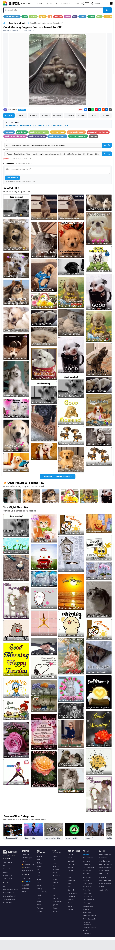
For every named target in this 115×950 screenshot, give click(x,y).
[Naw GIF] (74, 16)
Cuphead (71, 861)
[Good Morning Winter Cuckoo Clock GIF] (71, 554)
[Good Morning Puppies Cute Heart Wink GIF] (71, 459)
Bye (54, 892)
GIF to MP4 (86, 874)
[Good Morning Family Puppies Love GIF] (71, 292)
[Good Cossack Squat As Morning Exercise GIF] (16, 772)
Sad (54, 860)
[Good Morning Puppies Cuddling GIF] (16, 235)
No (53, 885)
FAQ (4, 886)
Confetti (70, 871)
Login (106, 3)
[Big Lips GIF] (43, 16)
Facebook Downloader (87, 932)
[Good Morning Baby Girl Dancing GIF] (71, 734)
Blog (4, 865)
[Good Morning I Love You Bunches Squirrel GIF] (99, 629)
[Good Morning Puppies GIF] (44, 336)
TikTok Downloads (105, 883)
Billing (24, 891)
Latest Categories (27, 858)
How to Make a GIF (9, 896)
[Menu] (111, 3)
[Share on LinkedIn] (106, 109)
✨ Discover (26, 867)
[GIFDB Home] (4, 23)
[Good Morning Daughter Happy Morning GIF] (16, 601)
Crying (55, 879)
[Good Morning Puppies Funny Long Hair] (51, 496)
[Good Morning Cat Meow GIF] (99, 657)
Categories (25, 3)
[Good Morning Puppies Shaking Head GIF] (16, 379)
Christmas (71, 864)
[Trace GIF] (24, 16)
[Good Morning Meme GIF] (99, 762)
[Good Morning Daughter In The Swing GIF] (71, 656)
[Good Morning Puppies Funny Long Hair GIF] (16, 292)
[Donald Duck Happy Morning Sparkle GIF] (16, 688)
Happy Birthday (42, 892)
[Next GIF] (109, 70)
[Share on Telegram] (99, 109)
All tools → (87, 854)
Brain (69, 883)
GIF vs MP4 (102, 877)
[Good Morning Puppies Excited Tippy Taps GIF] (71, 207)
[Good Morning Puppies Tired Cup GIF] (99, 292)
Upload (97, 3)
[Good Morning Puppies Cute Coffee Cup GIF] (44, 364)
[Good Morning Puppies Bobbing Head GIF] (71, 412)
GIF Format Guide (105, 874)
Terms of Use (7, 878)
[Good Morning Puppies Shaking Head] (12, 496)
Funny (39, 885)
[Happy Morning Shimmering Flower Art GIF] (44, 769)
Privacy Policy (7, 875)
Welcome (56, 911)
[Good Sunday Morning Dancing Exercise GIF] (16, 546)
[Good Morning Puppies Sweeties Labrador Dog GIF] (16, 206)
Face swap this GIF (11, 125)
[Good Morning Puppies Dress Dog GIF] (44, 275)
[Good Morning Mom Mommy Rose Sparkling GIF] (99, 729)
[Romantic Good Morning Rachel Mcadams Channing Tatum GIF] (71, 711)
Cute (38, 872)
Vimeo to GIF (87, 912)
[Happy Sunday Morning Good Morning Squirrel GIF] (71, 524)
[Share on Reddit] (103, 109)
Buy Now (71, 906)
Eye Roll (55, 905)
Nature (39, 905)
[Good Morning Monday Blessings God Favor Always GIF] (44, 696)
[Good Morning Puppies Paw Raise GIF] (16, 462)
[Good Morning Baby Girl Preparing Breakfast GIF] (16, 710)
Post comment (12, 178)
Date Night (71, 896)
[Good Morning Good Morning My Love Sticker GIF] (44, 598)
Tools (75, 3)
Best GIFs (102, 887)
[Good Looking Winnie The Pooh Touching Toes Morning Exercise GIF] (99, 523)
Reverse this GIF (44, 125)
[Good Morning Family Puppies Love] (89, 496)
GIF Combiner (87, 887)
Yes (54, 889)
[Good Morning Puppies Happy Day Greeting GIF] (16, 525)
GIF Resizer (87, 871)
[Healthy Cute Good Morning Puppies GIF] (71, 240)
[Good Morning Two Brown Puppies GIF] (71, 435)
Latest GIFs (25, 854)
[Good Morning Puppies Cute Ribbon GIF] (16, 265)
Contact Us (7, 869)
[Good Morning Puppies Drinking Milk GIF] (99, 228)
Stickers (38, 3)
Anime (39, 860)
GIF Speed (86, 880)
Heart (69, 874)
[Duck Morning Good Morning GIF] (16, 568)
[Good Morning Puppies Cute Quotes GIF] (99, 326)
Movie (39, 901)
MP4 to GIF (86, 864)
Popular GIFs (7, 902)
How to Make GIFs (105, 854)
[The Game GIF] (58, 16)
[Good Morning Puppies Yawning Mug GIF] (71, 355)
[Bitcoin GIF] (67, 16)
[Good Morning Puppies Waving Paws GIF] (71, 322)
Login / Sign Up (27, 878)
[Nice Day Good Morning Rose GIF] (16, 740)
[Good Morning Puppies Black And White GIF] (44, 392)
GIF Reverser (87, 877)
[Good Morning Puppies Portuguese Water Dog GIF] (44, 423)
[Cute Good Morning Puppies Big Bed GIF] (99, 259)
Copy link (7, 141)
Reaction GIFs (103, 890)
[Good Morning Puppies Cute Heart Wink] (31, 496)
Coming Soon (72, 893)
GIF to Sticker (87, 896)
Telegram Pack (88, 906)
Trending (64, 3)
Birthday (39, 863)
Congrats (56, 898)
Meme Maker (87, 890)
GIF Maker (86, 861)
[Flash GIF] (99, 16)
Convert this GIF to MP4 (59, 125)
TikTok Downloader (89, 916)
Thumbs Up (56, 876)
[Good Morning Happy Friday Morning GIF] (44, 646)
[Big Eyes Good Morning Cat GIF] (99, 599)
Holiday (39, 895)
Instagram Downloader (87, 923)
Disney (39, 879)
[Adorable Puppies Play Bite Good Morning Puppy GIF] (71, 758)
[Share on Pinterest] (96, 109)
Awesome (71, 880)
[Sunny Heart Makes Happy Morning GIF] (99, 692)
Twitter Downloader (89, 919)
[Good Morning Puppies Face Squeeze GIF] (16, 347)
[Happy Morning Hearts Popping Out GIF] (44, 557)
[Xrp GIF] (50, 16)
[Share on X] (89, 109)
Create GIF (86, 3)
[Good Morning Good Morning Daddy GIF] (71, 781)
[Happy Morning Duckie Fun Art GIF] (71, 624)
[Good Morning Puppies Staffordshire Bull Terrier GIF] (44, 240)
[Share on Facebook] (85, 109)
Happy (55, 856)
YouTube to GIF (88, 909)
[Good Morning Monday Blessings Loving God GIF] (44, 732)
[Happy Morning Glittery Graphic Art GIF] (99, 794)
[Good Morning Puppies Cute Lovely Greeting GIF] (16, 436)
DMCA (5, 872)
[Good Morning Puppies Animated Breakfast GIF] (99, 410)
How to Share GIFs (9, 893)
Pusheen (40, 908)
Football (70, 867)
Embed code (7, 150)
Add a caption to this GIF (28, 125)
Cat (38, 869)
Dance (39, 876)
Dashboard (25, 888)
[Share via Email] (110, 109)
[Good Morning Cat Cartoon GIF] (44, 528)
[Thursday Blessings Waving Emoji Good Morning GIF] (99, 547)
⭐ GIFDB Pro (26, 882)
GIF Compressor (88, 867)
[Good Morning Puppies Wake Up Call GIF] (71, 386)
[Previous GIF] (5, 70)
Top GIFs (25, 861)
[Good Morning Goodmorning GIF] (16, 659)
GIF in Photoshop (104, 861)
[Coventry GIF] (33, 16)
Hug (54, 895)
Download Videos (105, 880)
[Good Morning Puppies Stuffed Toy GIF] (99, 385)
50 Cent (70, 909)
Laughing (56, 869)
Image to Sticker (88, 900)
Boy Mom (71, 903)
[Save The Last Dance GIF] (12, 16)
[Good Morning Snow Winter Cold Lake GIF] (44, 579)
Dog (38, 882)
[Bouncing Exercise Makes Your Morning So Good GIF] (44, 623)
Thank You (56, 866)
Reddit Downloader (89, 928)
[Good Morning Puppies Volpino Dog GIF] (99, 203)
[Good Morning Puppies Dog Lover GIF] (16, 408)
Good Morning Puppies (17, 23)
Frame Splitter (87, 883)
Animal (39, 856)
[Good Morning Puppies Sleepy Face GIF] (16, 319)
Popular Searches (27, 871)
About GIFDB (7, 862)
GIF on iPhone (103, 858)
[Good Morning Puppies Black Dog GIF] (71, 267)
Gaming (39, 889)
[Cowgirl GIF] (91, 16)
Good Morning (57, 901)
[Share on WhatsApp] (92, 109)
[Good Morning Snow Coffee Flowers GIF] (99, 571)
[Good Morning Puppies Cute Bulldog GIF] (44, 451)
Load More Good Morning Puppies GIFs (57, 476)
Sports (39, 911)
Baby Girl (71, 890)
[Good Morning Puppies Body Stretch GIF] (99, 437)
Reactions (51, 3)
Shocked (55, 908)
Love (38, 898)
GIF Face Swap (88, 858)
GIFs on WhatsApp (105, 867)
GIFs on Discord (104, 871)
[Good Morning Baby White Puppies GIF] (44, 318)
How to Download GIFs (10, 889)
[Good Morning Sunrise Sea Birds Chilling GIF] (71, 592)
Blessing (71, 900)
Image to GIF (87, 893)
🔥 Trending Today (28, 864)
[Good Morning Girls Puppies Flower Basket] (70, 496)
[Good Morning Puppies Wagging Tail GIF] (99, 456)
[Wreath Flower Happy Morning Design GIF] (71, 689)
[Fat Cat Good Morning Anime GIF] (16, 630)
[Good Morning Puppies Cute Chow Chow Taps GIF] (44, 207)
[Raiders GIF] (82, 16)
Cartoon (39, 866)
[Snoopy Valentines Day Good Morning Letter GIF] (44, 668)
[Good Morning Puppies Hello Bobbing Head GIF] (99, 359)
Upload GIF (25, 885)
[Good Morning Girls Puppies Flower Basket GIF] (44, 301)
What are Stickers (9, 899)
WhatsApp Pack (88, 903)
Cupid (70, 858)
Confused (56, 882)
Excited (55, 872)
